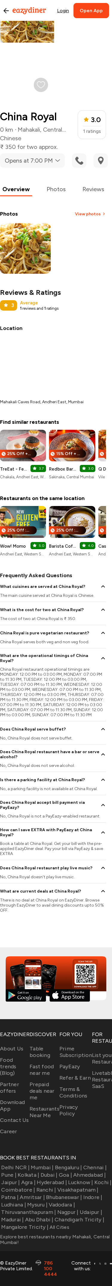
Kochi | (103, 1182)
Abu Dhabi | (39, 1219)
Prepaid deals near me (42, 1091)
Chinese (10, 138)
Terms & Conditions (73, 1092)
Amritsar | (32, 1197)
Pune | (8, 1175)
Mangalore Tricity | (24, 1227)
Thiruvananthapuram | (28, 1212)
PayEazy (69, 1066)
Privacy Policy (68, 1110)
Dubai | (49, 1175)
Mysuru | (37, 1204)
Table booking (40, 1051)
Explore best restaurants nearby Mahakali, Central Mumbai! (55, 1239)
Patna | (10, 1197)
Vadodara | (62, 1204)
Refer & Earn (75, 1078)
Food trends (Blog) (8, 1066)
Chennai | (95, 1167)
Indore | (92, 1197)
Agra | (28, 1182)
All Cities (58, 1227)
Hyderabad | (52, 1182)
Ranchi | (46, 1190)
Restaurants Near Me (44, 1112)
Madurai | (12, 1219)
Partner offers (9, 1087)
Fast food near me (42, 1069)
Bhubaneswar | (64, 1197)
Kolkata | (28, 1175)
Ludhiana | (13, 1204)
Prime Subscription (75, 1051)
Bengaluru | (68, 1167)
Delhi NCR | (15, 1167)
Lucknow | (80, 1182)
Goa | (65, 1175)
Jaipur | (10, 1182)
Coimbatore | (18, 1190)
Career (8, 1131)
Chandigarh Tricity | (79, 1219)
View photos (88, 214)
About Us (11, 1048)
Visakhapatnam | (78, 1190)
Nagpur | (67, 1212)
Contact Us (14, 1120)
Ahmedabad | (89, 1175)
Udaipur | (91, 1212)
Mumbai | (42, 1167)
